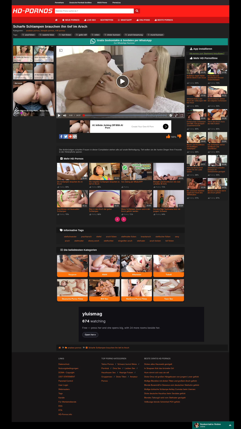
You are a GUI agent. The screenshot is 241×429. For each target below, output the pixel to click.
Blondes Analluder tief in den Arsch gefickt (217, 192)
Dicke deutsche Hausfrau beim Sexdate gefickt (164, 393)
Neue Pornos (72, 20)
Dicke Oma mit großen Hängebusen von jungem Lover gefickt (171, 377)
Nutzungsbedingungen (68, 368)
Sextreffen (106, 20)
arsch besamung (135, 35)
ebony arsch (93, 241)
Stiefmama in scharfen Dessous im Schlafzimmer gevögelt (216, 170)
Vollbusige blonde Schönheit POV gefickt (162, 402)
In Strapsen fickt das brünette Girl (159, 368)
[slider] (69, 106)
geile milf (82, 35)
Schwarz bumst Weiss (127, 364)
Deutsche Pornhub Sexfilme (80, 3)
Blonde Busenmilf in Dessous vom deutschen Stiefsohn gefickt (171, 385)
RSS (60, 406)
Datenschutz (63, 364)
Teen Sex (168, 299)
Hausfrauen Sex (108, 372)
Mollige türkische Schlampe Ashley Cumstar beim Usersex (169, 389)
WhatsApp (126, 20)
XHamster (136, 274)
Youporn (72, 274)
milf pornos (60, 30)
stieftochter (109, 241)
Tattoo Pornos (107, 364)
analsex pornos (33, 30)
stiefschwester (70, 236)
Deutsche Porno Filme (72, 299)
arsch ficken (111, 236)
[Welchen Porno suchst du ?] (137, 11)
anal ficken (30, 35)
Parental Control (65, 381)
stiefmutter (79, 241)
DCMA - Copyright (66, 372)
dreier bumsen (113, 35)
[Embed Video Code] (75, 136)
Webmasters (64, 389)
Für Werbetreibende (67, 402)
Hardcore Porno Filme (136, 299)
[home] (60, 348)
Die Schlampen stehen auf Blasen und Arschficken (216, 147)
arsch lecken (155, 241)
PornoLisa (117, 3)
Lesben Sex (130, 368)
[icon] (56, 20)
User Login (63, 385)
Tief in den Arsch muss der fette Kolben (216, 123)
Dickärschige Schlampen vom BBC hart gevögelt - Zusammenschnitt (196, 124)
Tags (60, 393)
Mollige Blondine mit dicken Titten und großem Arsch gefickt (170, 381)
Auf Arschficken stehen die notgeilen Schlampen (217, 100)
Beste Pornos (165, 20)
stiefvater (141, 241)
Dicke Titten (121, 377)
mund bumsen (156, 35)
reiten (96, 35)
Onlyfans (144, 20)
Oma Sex (117, 368)
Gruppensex (106, 377)
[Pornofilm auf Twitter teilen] (66, 136)
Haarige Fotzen (126, 372)
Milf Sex (104, 299)
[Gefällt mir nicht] (179, 137)
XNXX (104, 274)
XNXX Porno (102, 3)
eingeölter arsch (125, 241)
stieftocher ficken (163, 236)
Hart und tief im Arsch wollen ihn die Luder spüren (195, 170)
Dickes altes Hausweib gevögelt (158, 364)
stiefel (98, 236)
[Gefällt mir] (168, 137)
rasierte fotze (48, 35)
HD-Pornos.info (65, 414)
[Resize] (176, 115)
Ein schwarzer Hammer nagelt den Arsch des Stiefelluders (195, 193)
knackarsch (146, 236)
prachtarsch (86, 236)
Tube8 (169, 274)
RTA (60, 410)
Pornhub (105, 368)
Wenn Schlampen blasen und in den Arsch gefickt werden (135, 210)
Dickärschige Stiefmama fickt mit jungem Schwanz (166, 210)
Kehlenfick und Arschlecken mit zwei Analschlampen (216, 78)
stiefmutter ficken (128, 236)
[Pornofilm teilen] (70, 136)
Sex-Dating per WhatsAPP (132, 182)
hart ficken (66, 35)
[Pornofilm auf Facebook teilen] (61, 136)
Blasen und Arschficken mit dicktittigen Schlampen (195, 147)
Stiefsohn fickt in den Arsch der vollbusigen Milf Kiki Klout (196, 101)
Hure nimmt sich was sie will (156, 372)
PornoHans (59, 3)
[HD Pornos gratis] (33, 16)
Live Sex (91, 20)
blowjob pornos (47, 30)
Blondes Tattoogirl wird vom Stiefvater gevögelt (164, 397)
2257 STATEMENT (66, 377)
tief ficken (169, 241)
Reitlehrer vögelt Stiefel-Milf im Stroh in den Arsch (196, 77)
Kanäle (61, 397)
